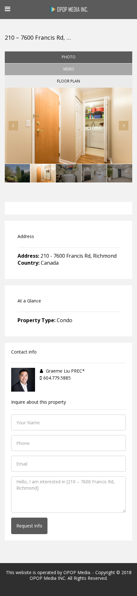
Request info (29, 526)
